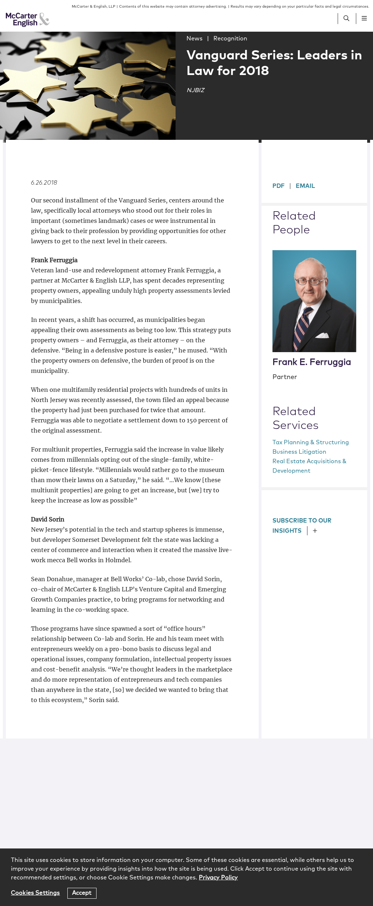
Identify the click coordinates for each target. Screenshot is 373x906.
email (305, 186)
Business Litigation (299, 452)
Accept (82, 893)
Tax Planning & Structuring (310, 442)
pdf (278, 186)
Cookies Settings (35, 893)
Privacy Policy (218, 878)
